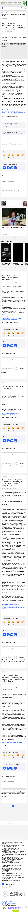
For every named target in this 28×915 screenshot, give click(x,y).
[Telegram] (11, 167)
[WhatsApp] (15, 167)
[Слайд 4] (15, 237)
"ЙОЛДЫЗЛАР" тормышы (7, 476)
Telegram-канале (16, 125)
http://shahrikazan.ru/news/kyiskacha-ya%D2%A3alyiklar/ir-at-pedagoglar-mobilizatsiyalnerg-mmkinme (12, 318)
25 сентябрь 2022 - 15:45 (7, 488)
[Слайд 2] (12, 237)
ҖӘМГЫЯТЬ (4, 19)
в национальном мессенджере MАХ (12, 132)
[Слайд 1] (10, 237)
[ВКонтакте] (4, 167)
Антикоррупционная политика (7, 902)
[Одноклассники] (8, 167)
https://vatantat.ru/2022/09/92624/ (12, 742)
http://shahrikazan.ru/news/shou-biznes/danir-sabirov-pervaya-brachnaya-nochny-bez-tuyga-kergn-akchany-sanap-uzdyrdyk (13, 606)
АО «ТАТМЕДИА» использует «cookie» (9, 904)
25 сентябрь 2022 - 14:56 (7, 683)
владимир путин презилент (16, 144)
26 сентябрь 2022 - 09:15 (7, 31)
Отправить (21, 190)
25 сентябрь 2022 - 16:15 (7, 390)
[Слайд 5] (17, 237)
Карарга (15, 910)
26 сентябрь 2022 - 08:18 (7, 282)
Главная (9, 823)
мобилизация (5, 144)
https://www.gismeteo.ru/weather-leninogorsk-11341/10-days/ (11, 414)
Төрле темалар (17, 823)
